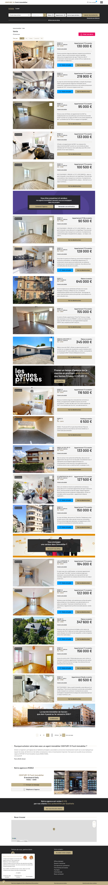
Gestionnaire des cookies (90, 883)
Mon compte (92, 2)
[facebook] (12, 853)
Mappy (26, 841)
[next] (47, 735)
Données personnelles (60, 883)
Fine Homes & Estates (61, 867)
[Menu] (101, 2)
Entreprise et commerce (61, 865)
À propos (57, 870)
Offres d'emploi (58, 861)
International (58, 872)
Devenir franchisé (59, 863)
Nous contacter (59, 874)
